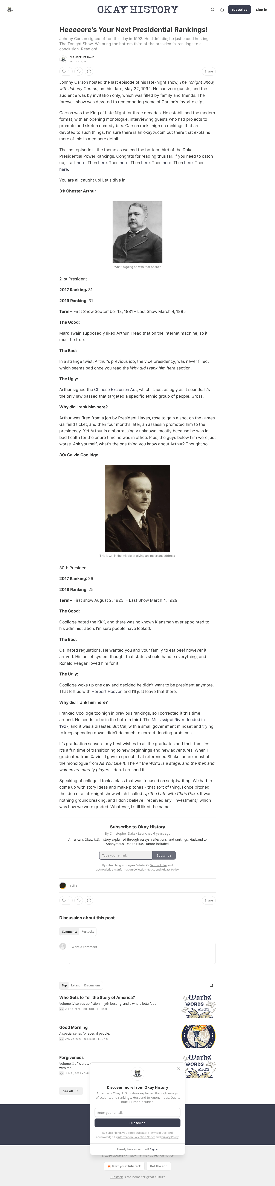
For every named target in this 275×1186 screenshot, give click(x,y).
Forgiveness (71, 1057)
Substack (116, 1177)
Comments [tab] (69, 932)
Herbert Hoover (106, 691)
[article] (137, 1006)
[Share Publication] (222, 9)
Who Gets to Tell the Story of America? (97, 997)
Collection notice (162, 1155)
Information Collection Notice (136, 1137)
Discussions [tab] (92, 985)
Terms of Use (158, 1133)
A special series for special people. (84, 1033)
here (81, 162)
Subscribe (240, 9)
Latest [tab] (75, 985)
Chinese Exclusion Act (115, 389)
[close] (178, 1068)
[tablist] (77, 931)
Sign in (261, 9)
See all (68, 1091)
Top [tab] (64, 985)
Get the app (158, 1166)
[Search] (212, 9)
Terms (142, 1155)
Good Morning (73, 1027)
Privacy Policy (170, 1137)
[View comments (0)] (78, 71)
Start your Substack (126, 1166)
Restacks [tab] (87, 932)
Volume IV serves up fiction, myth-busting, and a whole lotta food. (108, 1003)
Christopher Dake (82, 57)
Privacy (131, 1155)
